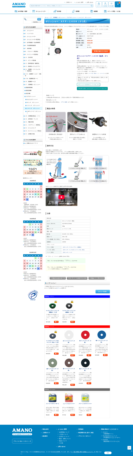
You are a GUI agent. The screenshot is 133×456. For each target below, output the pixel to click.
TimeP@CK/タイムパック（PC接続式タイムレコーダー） (112, 436)
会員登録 (105, 6)
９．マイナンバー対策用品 (31, 54)
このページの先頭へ (129, 448)
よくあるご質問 (79, 2)
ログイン (99, 6)
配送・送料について (65, 438)
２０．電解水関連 (29, 122)
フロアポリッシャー (72, 17)
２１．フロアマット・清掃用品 (32, 125)
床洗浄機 (28, 93)
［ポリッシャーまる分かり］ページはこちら (88, 84)
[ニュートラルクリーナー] (69, 397)
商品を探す (46, 429)
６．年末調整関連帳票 (30, 45)
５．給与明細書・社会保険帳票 (32, 42)
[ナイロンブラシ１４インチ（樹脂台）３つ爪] (52, 304)
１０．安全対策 (29, 57)
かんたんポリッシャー (32, 99)
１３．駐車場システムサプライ (32, 66)
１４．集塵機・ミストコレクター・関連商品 (32, 70)
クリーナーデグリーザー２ (52, 403)
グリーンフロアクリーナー (85, 403)
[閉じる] (131, 451)
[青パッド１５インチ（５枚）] (101, 334)
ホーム (46, 17)
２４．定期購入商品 (30, 134)
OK (108, 453)
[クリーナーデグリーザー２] (52, 397)
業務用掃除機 (29, 87)
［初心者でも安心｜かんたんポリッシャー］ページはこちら (92, 88)
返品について (63, 441)
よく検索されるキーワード (31, 143)
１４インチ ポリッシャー (84, 17)
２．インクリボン (29, 33)
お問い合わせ (90, 2)
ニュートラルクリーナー (69, 403)
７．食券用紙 (28, 48)
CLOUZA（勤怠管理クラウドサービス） (111, 440)
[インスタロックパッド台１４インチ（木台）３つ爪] (52, 334)
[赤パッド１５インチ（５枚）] (85, 334)
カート (117, 6)
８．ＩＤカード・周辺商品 (31, 51)
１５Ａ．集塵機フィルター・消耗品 (33, 74)
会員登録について (64, 432)
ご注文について (63, 434)
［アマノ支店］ (64, 102)
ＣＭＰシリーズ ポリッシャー (34, 112)
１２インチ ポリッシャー (33, 105)
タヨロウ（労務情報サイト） (108, 432)
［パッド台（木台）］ (93, 73)
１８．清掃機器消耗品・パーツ (32, 116)
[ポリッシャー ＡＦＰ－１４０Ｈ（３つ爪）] (53, 37)
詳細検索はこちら (37, 22)
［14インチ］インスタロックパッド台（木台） (73, 249)
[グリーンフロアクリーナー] (85, 397)
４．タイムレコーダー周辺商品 (32, 39)
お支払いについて (64, 436)
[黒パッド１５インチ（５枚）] (85, 362)
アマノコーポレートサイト (21, 441)
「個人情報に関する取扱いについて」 (83, 452)
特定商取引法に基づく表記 (86, 432)
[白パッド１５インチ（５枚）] (69, 335)
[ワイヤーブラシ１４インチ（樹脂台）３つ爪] (69, 304)
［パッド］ (102, 73)
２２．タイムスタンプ (30, 128)
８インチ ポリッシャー (33, 102)
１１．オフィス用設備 (30, 60)
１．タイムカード (29, 30)
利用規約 (80, 429)
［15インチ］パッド (67, 252)
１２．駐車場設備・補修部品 (32, 63)
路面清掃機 (28, 90)
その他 (61, 443)
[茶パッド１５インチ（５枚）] (69, 362)
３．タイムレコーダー (30, 36)
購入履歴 (112, 6)
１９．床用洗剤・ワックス (31, 119)
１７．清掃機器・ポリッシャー (57, 17)
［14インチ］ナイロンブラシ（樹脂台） (72, 247)
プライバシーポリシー (84, 436)
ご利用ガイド (69, 2)
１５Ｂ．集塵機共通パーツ (31, 78)
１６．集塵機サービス (30, 81)
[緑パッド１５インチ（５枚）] (52, 362)
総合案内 (45, 436)
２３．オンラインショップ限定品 (33, 131)
